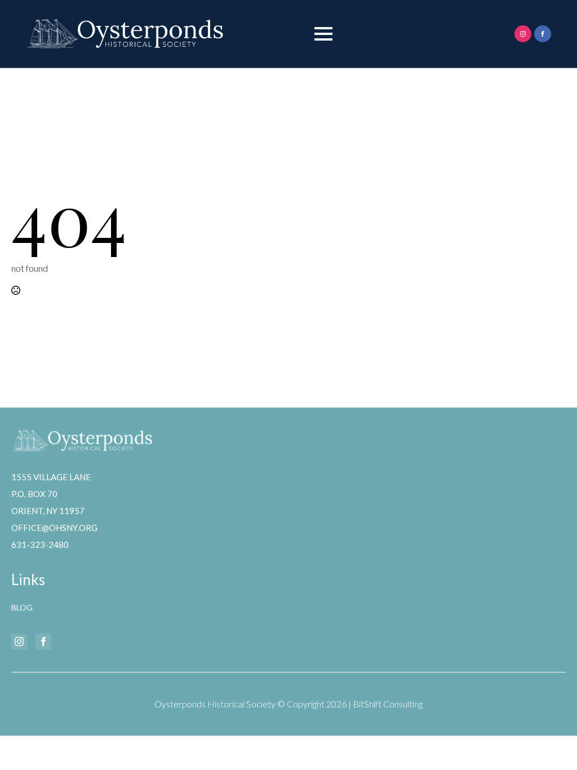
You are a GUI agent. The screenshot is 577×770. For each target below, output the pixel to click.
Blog (22, 607)
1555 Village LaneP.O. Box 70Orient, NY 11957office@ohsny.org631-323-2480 (54, 511)
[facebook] (542, 33)
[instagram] (522, 33)
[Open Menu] (323, 34)
